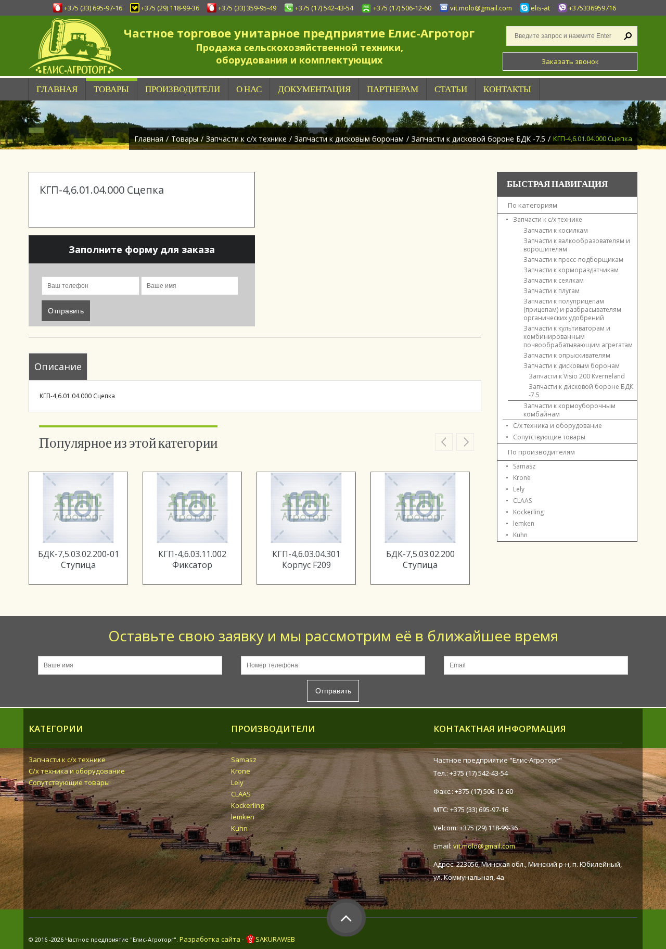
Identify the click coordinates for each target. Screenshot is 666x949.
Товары (111, 89)
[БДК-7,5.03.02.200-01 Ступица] (78, 507)
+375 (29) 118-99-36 (170, 7)
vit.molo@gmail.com (481, 7)
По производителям (541, 452)
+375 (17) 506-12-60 (402, 7)
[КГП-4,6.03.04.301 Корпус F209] (306, 507)
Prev (444, 442)
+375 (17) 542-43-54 (324, 7)
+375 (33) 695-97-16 (93, 7)
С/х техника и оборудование (77, 771)
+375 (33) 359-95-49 (247, 7)
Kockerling (528, 512)
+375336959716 (592, 7)
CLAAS (522, 500)
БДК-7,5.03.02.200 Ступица (420, 560)
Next (465, 442)
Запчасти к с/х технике (67, 759)
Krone (522, 477)
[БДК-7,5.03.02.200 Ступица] (420, 507)
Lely (518, 489)
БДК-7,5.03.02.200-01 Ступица (78, 560)
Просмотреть (88, 521)
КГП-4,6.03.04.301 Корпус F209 (306, 560)
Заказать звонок (570, 61)
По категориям (532, 205)
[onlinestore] (75, 46)
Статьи (450, 89)
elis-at (540, 7)
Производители (182, 89)
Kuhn (520, 534)
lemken (523, 523)
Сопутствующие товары (69, 782)
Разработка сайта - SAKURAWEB (237, 939)
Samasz (524, 466)
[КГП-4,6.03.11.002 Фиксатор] (192, 507)
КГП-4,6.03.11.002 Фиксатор (192, 560)
